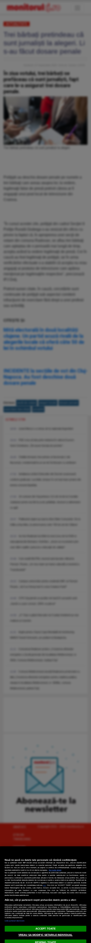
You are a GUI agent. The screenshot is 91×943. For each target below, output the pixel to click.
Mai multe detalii (55, 870)
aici (44, 885)
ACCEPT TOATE (45, 928)
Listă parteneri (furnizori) (14, 921)
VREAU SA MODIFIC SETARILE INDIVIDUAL (45, 934)
